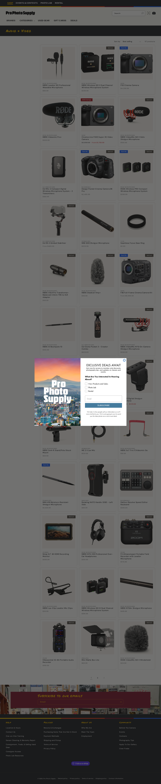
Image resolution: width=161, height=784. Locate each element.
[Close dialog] (124, 360)
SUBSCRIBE (103, 405)
